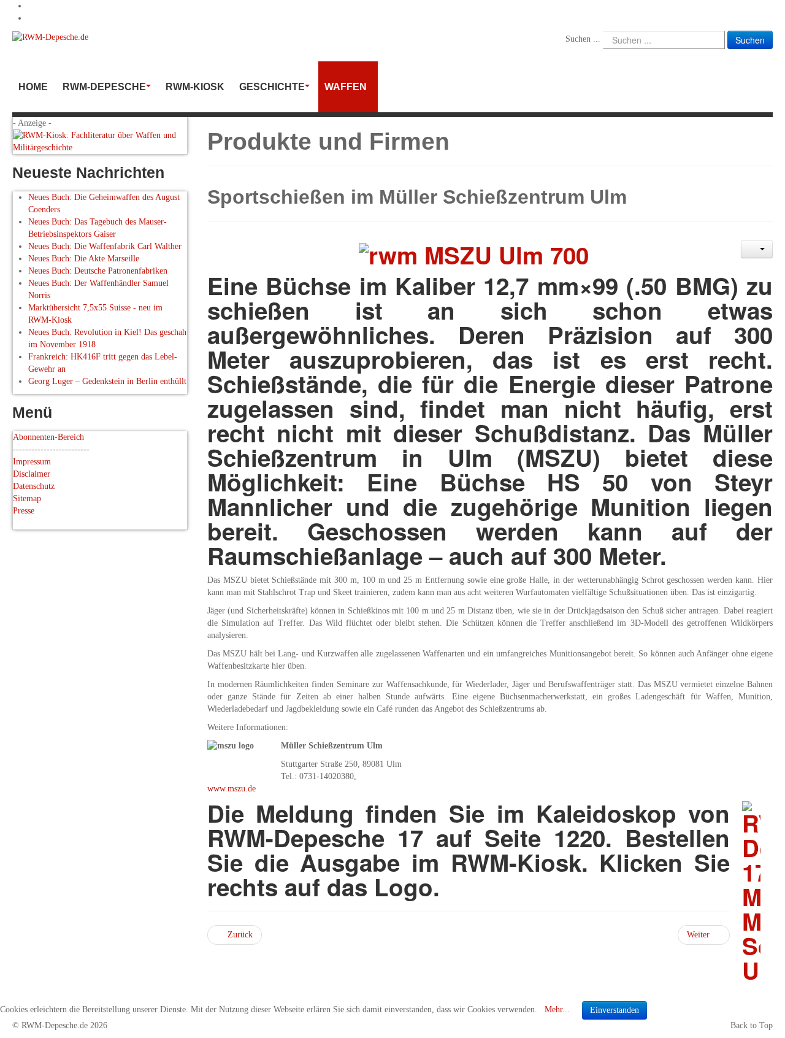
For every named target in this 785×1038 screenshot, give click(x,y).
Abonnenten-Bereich (48, 437)
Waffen (345, 87)
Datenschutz (34, 486)
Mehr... (557, 1009)
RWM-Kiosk (195, 87)
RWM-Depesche (104, 87)
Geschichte (272, 87)
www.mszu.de (231, 788)
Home (33, 87)
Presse (23, 510)
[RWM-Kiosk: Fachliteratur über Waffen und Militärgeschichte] (100, 140)
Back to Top (751, 1025)
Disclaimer (31, 474)
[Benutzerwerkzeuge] (757, 249)
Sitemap (27, 498)
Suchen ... (582, 39)
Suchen (750, 40)
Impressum (32, 461)
